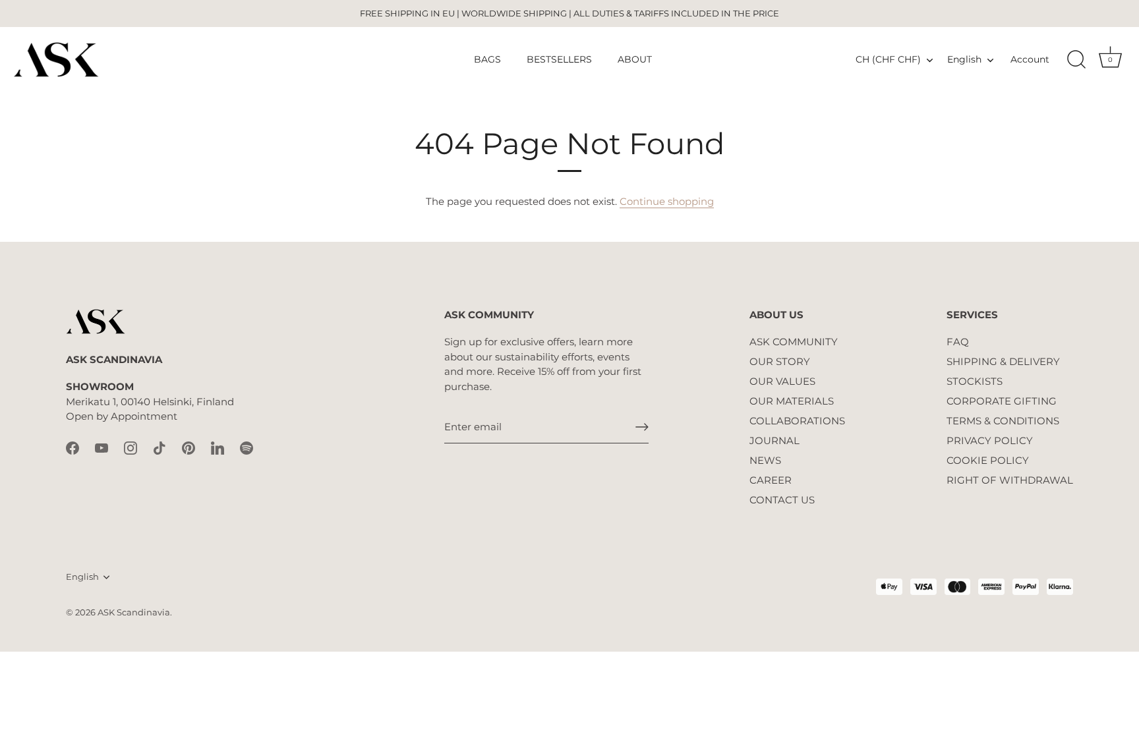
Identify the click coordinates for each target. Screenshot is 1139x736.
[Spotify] (246, 447)
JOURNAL (774, 440)
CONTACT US (782, 500)
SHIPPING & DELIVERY (1003, 361)
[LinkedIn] (217, 447)
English (964, 59)
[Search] (1076, 59)
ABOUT (635, 59)
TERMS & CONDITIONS (1003, 420)
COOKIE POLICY (988, 460)
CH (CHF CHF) (888, 59)
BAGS (487, 59)
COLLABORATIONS (797, 420)
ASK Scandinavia (134, 612)
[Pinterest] (188, 447)
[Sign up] (642, 427)
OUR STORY (779, 361)
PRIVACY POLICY (990, 440)
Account (1029, 59)
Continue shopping (667, 201)
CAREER (770, 480)
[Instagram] (130, 447)
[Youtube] (101, 447)
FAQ (958, 341)
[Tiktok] (159, 447)
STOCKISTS (975, 381)
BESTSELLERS (559, 59)
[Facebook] (72, 447)
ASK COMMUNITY (793, 341)
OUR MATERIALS (791, 401)
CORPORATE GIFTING (1002, 401)
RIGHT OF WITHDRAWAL (1010, 480)
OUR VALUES (782, 381)
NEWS (765, 460)
